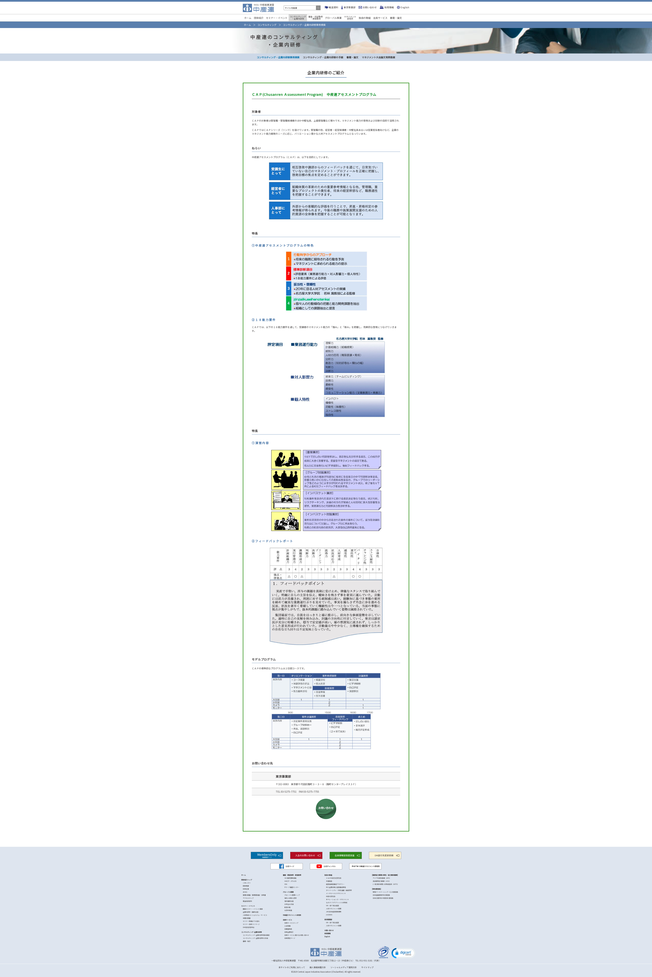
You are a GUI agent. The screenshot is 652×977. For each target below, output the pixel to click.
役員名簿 (246, 889)
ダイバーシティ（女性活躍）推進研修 (339, 890)
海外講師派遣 (289, 901)
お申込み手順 (289, 904)
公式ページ (290, 866)
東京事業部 (350, 7)
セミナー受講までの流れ (251, 921)
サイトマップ (367, 967)
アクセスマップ (248, 898)
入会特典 (287, 926)
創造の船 (287, 907)
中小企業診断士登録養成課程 (336, 887)
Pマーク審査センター (291, 887)
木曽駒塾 (329, 881)
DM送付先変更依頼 (384, 855)
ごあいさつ (246, 883)
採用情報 (389, 7)
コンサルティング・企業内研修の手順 (323, 57)
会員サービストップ (291, 923)
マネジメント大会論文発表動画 (378, 57)
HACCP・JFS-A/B (290, 881)
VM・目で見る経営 (332, 905)
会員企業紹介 (289, 932)
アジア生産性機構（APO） (382, 878)
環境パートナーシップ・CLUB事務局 (385, 892)
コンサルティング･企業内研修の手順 (255, 938)
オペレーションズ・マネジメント (337, 899)
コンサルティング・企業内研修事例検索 (278, 57)
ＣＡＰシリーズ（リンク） (278, 130)
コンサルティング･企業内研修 (251, 932)
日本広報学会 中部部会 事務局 (383, 898)
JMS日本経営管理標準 (333, 912)
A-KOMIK (329, 915)
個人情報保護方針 (318, 967)
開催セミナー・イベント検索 (253, 909)
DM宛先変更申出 (248, 927)
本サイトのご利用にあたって (292, 967)
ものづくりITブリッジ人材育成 (336, 902)
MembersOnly (267, 855)
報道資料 (333, 7)
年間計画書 (246, 918)
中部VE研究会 (330, 896)
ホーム (247, 18)
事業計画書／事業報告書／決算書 (254, 895)
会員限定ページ (289, 938)
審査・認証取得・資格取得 (315, 17)
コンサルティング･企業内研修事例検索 (256, 935)
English (405, 7)
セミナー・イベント (276, 18)
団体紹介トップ (246, 880)
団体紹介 (259, 18)
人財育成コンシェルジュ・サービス (255, 915)
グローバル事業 (333, 18)
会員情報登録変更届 (345, 855)
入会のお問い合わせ (305, 855)
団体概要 (246, 886)
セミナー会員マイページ (251, 924)
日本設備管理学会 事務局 (381, 895)
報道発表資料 (247, 901)
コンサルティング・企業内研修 (298, 17)
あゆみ (245, 892)
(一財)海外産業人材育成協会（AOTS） (386, 884)
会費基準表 (288, 929)
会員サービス (380, 18)
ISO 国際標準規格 (290, 878)
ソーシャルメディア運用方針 (343, 967)
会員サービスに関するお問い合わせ (296, 935)
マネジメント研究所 (350, 17)
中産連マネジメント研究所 (369, 866)
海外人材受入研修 (290, 898)
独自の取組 (365, 18)
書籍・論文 (396, 18)
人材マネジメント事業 (333, 909)
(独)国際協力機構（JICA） (382, 881)
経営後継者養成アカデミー (335, 884)
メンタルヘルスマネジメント (336, 893)
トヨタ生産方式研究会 (333, 878)
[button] (403, 953)
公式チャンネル (330, 866)
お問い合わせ (370, 7)
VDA (285, 884)
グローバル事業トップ (292, 895)
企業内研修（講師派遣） (251, 912)
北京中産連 (288, 910)
